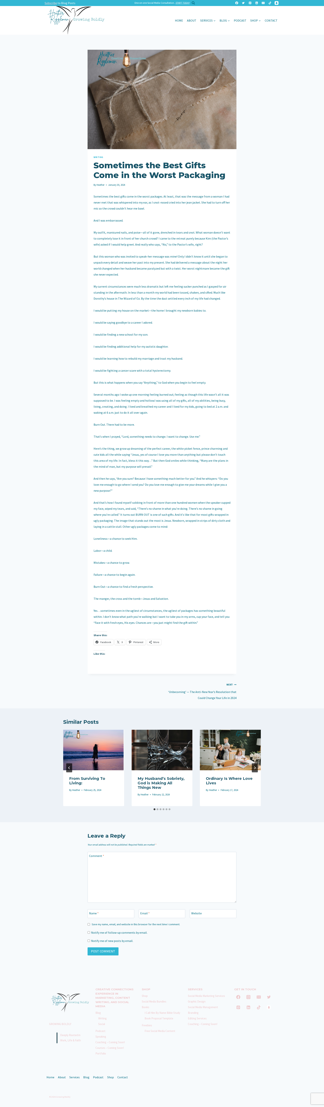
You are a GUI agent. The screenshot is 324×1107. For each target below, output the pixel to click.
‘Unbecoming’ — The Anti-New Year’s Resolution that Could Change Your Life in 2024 (202, 691)
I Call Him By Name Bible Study (162, 1013)
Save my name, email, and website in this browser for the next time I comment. (136, 924)
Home (179, 20)
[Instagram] (248, 997)
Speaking (100, 1036)
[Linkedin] (257, 3)
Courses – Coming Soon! (109, 1048)
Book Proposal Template (159, 1018)
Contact (271, 20)
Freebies (147, 1025)
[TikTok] (270, 3)
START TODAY (183, 3)
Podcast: (100, 1031)
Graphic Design (197, 1001)
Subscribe (51, 3)
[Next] (255, 767)
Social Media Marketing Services (206, 996)
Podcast (240, 20)
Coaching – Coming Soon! (110, 1042)
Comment (96, 855)
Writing (98, 157)
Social (101, 1024)
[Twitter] (243, 3)
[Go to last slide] (69, 767)
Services (74, 1077)
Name (94, 913)
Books (145, 1007)
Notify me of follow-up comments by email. (119, 932)
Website (196, 913)
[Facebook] (237, 3)
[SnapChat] (276, 3)
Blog (98, 1013)
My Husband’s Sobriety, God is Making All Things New (161, 783)
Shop (145, 996)
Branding (193, 1013)
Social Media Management (203, 1007)
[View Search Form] (192, 3)
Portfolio (100, 1053)
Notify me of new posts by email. (112, 941)
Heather (100, 184)
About (191, 20)
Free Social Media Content (160, 1031)
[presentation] (93, 750)
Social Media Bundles (154, 1001)
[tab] (154, 809)
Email (145, 913)
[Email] (263, 3)
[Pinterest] (250, 3)
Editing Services (197, 1018)
